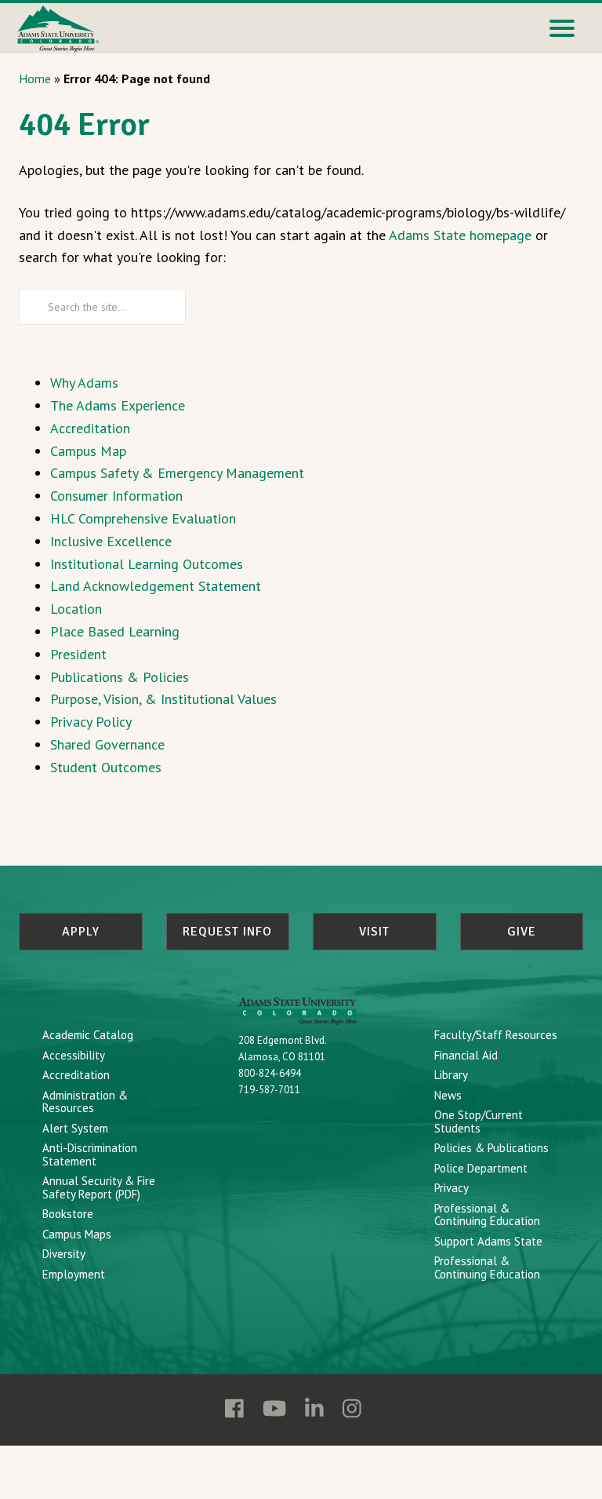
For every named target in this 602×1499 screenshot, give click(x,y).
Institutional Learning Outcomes (146, 564)
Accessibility (73, 1055)
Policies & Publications (491, 1147)
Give (521, 931)
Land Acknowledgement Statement (155, 586)
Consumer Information (116, 496)
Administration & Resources (85, 1102)
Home (35, 78)
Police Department (481, 1168)
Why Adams (84, 383)
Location (76, 609)
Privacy (451, 1187)
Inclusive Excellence (111, 541)
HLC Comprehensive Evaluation (143, 518)
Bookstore (67, 1213)
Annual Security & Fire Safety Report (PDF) (98, 1187)
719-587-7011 (269, 1089)
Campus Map (88, 451)
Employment (73, 1274)
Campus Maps (76, 1234)
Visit (374, 931)
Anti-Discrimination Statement (89, 1154)
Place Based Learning (115, 631)
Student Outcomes (105, 767)
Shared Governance (107, 744)
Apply (81, 931)
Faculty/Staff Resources (495, 1034)
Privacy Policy (91, 722)
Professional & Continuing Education (487, 1215)
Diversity (63, 1253)
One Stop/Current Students (478, 1121)
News (448, 1095)
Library (451, 1074)
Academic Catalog (87, 1034)
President (78, 654)
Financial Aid (466, 1055)
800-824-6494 (269, 1073)
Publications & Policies (119, 677)
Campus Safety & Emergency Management (177, 473)
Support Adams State (488, 1241)
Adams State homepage (460, 235)
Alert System (75, 1128)
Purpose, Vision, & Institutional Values (163, 699)
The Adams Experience (117, 405)
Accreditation (90, 428)
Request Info (227, 931)
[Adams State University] (58, 27)
